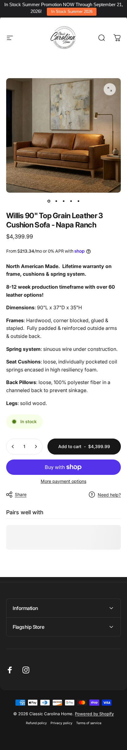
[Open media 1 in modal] (110, 89)
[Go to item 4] (71, 201)
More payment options (63, 481)
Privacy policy (61, 723)
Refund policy (36, 723)
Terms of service (88, 723)
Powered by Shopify (94, 713)
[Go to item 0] (48, 201)
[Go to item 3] (63, 201)
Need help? (109, 494)
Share (21, 494)
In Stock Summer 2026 (71, 11)
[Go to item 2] (56, 201)
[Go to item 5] (78, 201)
